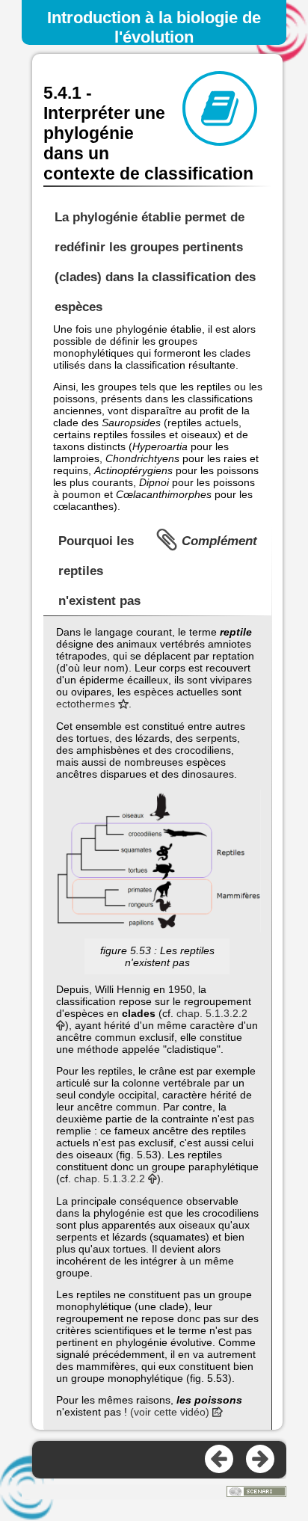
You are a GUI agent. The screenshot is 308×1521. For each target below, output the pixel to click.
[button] (157, 862)
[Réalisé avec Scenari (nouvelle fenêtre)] (256, 1492)
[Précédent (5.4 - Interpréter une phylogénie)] (220, 1460)
